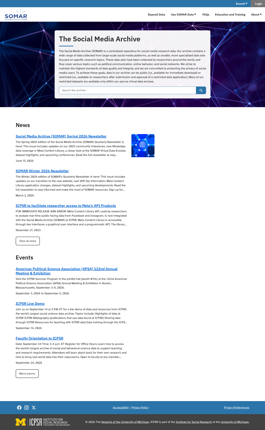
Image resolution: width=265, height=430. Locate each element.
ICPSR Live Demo (30, 303)
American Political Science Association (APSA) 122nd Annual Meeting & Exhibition (67, 271)
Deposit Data (156, 14)
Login (258, 3)
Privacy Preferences (236, 407)
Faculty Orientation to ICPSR (39, 338)
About (255, 14)
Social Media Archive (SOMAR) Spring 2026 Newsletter (61, 136)
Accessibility (121, 407)
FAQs (205, 14)
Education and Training (230, 14)
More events (27, 373)
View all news (27, 241)
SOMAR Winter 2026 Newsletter (42, 170)
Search (240, 3)
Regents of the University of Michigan (125, 422)
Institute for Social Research (194, 422)
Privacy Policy (140, 407)
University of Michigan (235, 422)
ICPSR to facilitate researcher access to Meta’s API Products (66, 205)
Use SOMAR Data (182, 14)
